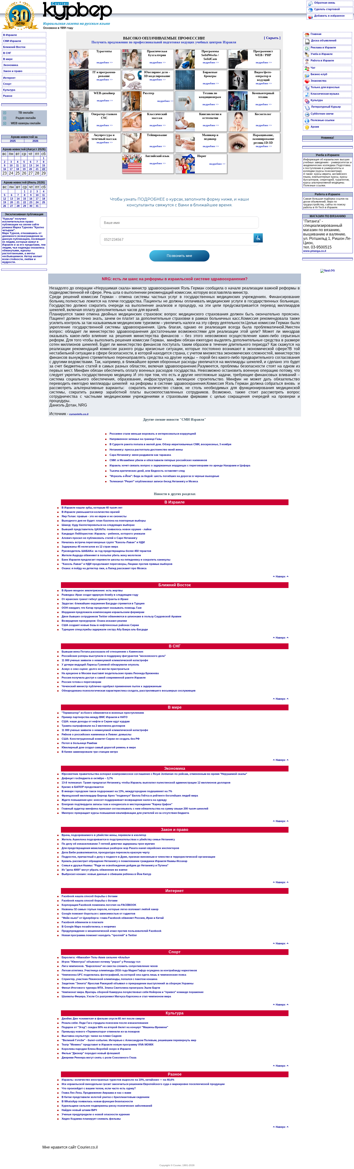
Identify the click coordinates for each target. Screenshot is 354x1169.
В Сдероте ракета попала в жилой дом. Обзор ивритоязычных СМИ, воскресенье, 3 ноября (170, 444)
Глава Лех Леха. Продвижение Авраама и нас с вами (96, 1092)
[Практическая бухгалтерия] (158, 59)
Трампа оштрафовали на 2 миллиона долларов (93, 725)
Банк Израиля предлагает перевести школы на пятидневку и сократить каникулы (116, 559)
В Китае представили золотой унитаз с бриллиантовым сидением (105, 1097)
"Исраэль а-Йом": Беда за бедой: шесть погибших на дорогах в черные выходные (164, 476)
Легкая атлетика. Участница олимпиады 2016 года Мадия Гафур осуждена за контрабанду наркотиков (129, 970)
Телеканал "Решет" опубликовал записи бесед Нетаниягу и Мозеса (154, 481)
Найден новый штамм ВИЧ (79, 1110)
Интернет (9, 77)
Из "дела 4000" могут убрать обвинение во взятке (94, 869)
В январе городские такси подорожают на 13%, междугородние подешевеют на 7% (117, 791)
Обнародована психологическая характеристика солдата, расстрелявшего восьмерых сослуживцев (129, 690)
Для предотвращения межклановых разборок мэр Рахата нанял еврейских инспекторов (120, 848)
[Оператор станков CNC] (105, 121)
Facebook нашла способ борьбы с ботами (90, 896)
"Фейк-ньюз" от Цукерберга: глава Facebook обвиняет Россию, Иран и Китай (113, 917)
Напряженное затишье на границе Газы (136, 439)
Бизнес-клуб (319, 74)
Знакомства (318, 80)
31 (37, 205)
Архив (315, 126)
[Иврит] (202, 163)
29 (24, 205)
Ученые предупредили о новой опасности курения (96, 1114)
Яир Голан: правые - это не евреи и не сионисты (94, 516)
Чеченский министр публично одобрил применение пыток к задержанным (111, 686)
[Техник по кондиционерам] (211, 100)
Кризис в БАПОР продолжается (83, 786)
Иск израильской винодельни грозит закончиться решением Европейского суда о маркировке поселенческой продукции (143, 1084)
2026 (35, 140)
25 (43, 202)
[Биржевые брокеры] (211, 79)
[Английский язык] (158, 159)
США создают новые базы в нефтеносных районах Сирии (100, 625)
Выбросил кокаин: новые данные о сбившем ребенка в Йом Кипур (106, 874)
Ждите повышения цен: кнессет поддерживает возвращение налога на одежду (114, 799)
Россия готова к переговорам (81, 681)
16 (4, 169)
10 (11, 165)
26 (4, 205)
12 (24, 165)
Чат (313, 67)
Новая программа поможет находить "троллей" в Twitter (99, 935)
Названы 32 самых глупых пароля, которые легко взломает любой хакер (110, 909)
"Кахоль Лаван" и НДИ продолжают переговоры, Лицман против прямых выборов (117, 563)
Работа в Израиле (322, 60)
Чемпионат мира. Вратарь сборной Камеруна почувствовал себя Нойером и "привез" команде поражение (132, 992)
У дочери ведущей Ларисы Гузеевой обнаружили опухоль (100, 664)
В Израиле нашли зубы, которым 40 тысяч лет (92, 507)
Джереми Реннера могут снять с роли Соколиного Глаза (99, 1057)
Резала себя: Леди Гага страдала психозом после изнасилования (105, 1022)
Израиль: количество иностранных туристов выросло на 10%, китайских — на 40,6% (118, 1079)
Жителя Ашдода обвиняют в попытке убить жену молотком (101, 555)
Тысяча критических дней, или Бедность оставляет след (147, 470)
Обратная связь (324, 2)
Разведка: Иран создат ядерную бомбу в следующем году (100, 594)
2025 (13, 140)
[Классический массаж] (158, 121)
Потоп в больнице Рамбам (79, 743)
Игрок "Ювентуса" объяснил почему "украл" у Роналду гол (101, 961)
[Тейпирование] (158, 142)
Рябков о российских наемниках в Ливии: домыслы (96, 734)
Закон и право (12, 71)
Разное (7, 95)
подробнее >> (105, 62)
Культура (9, 89)
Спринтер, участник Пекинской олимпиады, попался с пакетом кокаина (109, 979)
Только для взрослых (325, 87)
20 (30, 169)
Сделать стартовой (327, 9)
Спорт (7, 83)
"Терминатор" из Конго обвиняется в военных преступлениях (103, 712)
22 (43, 169)
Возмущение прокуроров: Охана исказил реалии (94, 620)
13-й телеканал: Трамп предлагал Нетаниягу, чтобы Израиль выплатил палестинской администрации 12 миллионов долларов (146, 782)
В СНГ (7, 53)
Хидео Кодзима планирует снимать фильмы (91, 1118)
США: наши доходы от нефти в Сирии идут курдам (96, 721)
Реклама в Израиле (323, 47)
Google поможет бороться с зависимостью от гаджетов (98, 913)
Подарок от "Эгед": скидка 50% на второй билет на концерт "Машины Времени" (115, 1027)
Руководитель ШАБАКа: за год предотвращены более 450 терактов (106, 550)
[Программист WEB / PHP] (264, 59)
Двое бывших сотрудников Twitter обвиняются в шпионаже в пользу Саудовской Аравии (121, 616)
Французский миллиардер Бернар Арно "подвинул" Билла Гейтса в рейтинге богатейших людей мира (130, 795)
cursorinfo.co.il (78, 414)
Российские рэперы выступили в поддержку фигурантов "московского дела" (114, 655)
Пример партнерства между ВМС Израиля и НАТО (95, 717)
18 (17, 169)
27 (11, 205)
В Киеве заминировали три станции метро (90, 751)
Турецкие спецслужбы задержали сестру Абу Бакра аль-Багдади (105, 629)
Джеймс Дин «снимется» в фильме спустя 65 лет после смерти (103, 1018)
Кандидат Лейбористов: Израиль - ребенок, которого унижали (103, 533)
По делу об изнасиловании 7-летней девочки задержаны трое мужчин (108, 843)
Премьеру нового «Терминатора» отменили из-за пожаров (101, 1031)
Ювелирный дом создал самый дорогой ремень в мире (99, 747)
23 (30, 202)
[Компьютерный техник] (264, 100)
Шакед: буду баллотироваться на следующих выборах (98, 524)
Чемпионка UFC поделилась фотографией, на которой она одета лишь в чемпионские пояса (124, 974)
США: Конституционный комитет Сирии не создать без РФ (100, 738)
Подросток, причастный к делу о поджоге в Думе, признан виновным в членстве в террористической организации (138, 856)
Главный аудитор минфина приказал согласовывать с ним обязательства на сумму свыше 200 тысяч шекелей (135, 808)
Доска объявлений (323, 40)
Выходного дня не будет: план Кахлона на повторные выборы (104, 520)
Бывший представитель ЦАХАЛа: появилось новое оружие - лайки (106, 529)
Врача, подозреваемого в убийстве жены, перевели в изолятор (104, 835)
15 (43, 165)
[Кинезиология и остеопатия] (211, 121)
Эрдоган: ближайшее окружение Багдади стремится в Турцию (103, 603)
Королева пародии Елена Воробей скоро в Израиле (96, 1048)
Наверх (280, 576)
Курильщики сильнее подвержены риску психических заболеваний (107, 1105)
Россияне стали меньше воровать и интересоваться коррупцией (153, 433)
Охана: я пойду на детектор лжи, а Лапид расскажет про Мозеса (104, 568)
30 (30, 205)
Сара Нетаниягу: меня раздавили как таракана (140, 454)
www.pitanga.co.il (314, 250)
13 (30, 165)
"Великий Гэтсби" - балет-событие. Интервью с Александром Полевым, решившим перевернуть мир (129, 1040)
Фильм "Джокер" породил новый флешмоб (91, 1053)
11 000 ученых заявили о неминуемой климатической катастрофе (105, 660)
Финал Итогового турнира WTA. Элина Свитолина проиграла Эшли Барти (111, 987)
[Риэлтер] (149, 100)
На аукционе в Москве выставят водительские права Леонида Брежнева (110, 673)
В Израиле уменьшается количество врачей (91, 511)
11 (17, 165)
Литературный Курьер (326, 106)
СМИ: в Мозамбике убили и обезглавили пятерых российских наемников (158, 460)
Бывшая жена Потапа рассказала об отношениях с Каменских (102, 651)
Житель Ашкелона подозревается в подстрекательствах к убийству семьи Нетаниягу (118, 839)
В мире (8, 59)
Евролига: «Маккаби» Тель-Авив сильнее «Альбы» (96, 957)
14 (37, 165)
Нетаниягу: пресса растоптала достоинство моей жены (146, 449)
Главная (316, 34)
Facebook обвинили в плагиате (82, 922)
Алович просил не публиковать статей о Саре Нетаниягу (99, 537)
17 (11, 169)
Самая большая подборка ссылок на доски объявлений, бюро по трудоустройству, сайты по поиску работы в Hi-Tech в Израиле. (325, 203)
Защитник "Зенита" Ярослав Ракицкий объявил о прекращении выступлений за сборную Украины (127, 983)
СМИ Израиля (12, 40)
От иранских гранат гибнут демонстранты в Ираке (95, 599)
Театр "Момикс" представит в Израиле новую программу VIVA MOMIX (107, 1044)
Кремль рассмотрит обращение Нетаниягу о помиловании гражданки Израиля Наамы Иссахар (124, 861)
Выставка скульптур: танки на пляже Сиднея (91, 1035)
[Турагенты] (104, 59)
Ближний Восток (14, 47)
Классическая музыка (325, 93)
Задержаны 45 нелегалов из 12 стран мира (90, 546)
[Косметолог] (264, 121)
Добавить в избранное (329, 15)
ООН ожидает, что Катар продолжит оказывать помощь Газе (102, 607)
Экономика (10, 65)
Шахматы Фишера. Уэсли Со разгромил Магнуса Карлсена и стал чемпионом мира (116, 996)
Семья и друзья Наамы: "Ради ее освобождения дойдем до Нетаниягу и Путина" (115, 865)
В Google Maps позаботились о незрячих (89, 926)
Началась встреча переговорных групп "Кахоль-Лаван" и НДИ (103, 542)
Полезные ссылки (322, 120)
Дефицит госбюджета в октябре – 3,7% (87, 778)
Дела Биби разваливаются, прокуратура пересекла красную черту (106, 852)
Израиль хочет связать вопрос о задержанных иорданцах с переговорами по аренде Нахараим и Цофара (180, 465)
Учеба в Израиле (322, 53)
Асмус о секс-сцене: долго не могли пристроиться (95, 668)
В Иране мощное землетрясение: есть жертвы (92, 590)
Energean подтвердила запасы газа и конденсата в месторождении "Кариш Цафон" (117, 804)
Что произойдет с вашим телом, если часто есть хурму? (99, 1088)
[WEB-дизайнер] (104, 97)
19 (24, 169)
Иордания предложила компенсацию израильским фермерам (103, 612)
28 (18, 205)
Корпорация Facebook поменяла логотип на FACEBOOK (99, 904)
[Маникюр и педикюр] (211, 142)
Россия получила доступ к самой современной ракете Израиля (103, 677)
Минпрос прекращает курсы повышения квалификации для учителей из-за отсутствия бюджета (125, 812)
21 (37, 169)
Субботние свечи (322, 113)
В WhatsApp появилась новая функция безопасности (97, 1101)
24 (37, 202)
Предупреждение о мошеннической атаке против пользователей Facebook (111, 930)
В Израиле (10, 34)
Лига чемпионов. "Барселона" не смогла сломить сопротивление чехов (110, 966)
